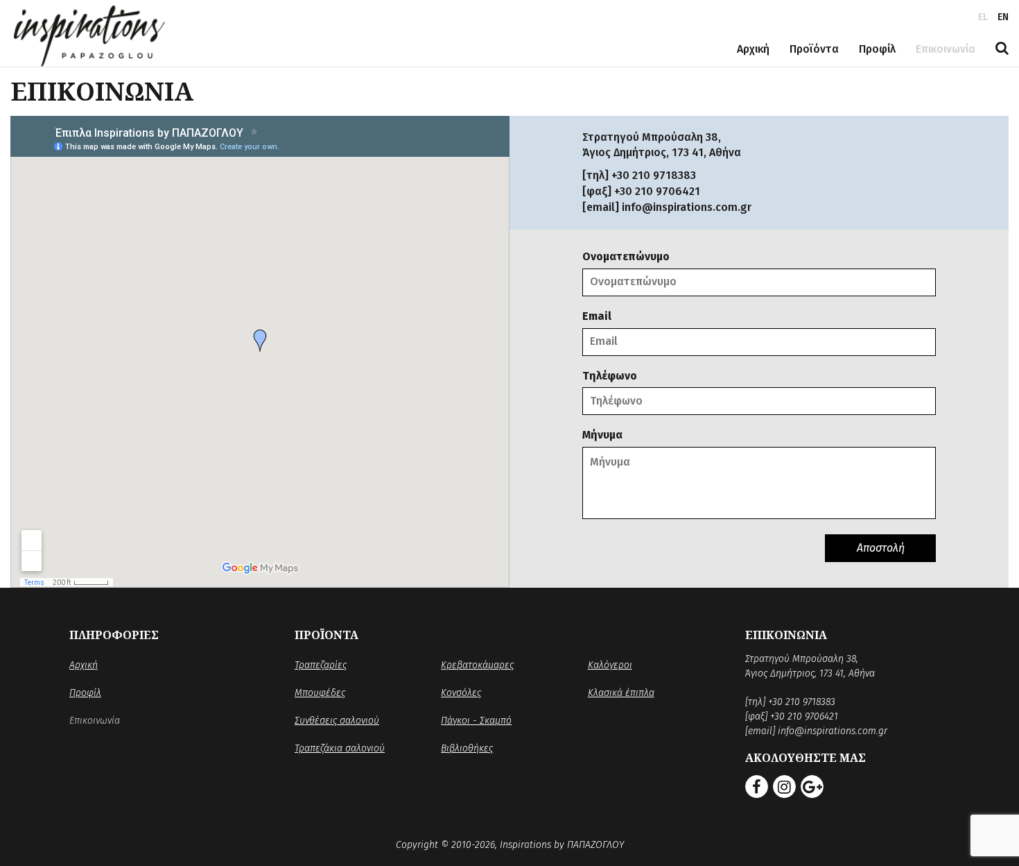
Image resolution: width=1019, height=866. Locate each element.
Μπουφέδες (320, 693)
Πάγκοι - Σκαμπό (476, 721)
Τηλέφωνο (609, 375)
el (983, 17)
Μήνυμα (602, 434)
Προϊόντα (814, 49)
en (1003, 17)
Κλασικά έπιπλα (621, 693)
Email (596, 316)
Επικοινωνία (945, 49)
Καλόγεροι (610, 665)
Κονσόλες (461, 693)
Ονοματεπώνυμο (626, 256)
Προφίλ (877, 49)
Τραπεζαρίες (321, 665)
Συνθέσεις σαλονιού (337, 721)
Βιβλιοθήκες (467, 748)
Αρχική (753, 49)
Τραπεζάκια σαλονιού (340, 748)
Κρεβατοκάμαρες (477, 665)
